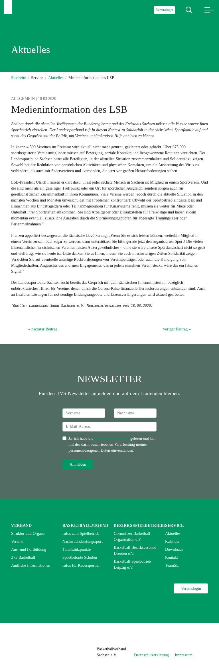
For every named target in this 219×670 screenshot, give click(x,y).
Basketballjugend (85, 525)
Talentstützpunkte (76, 549)
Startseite (18, 78)
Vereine (17, 541)
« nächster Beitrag (42, 329)
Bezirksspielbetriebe (140, 525)
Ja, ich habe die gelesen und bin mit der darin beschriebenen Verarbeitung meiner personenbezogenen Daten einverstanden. (111, 444)
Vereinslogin (164, 10)
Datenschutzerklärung (111, 438)
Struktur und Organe (27, 533)
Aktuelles (55, 78)
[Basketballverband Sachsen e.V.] (8, 7)
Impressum (183, 655)
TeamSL (172, 565)
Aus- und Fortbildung (28, 549)
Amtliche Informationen (30, 565)
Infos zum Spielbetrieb (80, 533)
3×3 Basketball (23, 557)
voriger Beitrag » (177, 329)
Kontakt (171, 557)
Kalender (172, 541)
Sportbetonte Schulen (79, 557)
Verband (21, 525)
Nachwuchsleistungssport (82, 541)
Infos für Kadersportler (81, 565)
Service (174, 525)
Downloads (174, 549)
